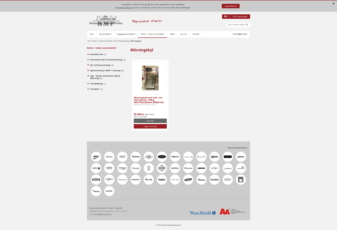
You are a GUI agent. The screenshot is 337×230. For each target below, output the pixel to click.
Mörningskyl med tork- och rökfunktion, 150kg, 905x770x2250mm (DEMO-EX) (149, 100)
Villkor (172, 34)
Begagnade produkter (126, 34)
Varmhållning (98, 83)
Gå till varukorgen (240, 16)
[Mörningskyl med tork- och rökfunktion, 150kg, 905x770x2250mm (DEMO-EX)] (150, 78)
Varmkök (96, 89)
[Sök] (247, 24)
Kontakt (195, 34)
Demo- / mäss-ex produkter (153, 34)
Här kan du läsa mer (124, 7)
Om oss (183, 34)
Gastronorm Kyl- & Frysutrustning (107, 59)
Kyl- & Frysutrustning (122, 41)
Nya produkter (105, 34)
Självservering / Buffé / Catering (107, 70)
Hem (92, 34)
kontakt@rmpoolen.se (103, 214)
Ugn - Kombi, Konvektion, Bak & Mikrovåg (105, 77)
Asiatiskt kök (98, 54)
